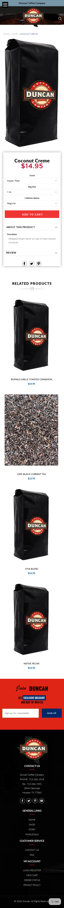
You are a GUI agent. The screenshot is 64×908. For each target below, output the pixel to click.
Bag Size (32, 186)
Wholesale (32, 834)
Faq (32, 854)
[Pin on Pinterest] (38, 263)
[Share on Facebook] (24, 263)
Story (32, 829)
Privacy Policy (32, 885)
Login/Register (32, 870)
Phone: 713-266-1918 (32, 779)
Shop (15, 34)
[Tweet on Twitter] (31, 263)
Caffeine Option (32, 198)
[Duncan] (32, 17)
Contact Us (32, 849)
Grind (32, 175)
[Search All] (60, 18)
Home (6, 34)
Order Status (32, 880)
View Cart (32, 875)
